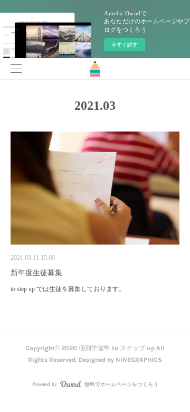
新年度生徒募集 (36, 273)
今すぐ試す (124, 45)
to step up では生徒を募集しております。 (68, 289)
